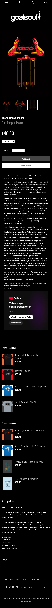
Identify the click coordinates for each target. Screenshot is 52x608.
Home (5, 579)
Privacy (18, 579)
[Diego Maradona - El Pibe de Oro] (7, 483)
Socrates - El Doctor (22, 370)
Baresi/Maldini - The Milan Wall (26, 402)
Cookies (26, 582)
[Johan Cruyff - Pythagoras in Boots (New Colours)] (7, 359)
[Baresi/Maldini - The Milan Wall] (7, 406)
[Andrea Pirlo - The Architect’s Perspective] (7, 390)
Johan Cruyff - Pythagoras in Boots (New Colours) (29, 357)
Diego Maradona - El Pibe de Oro (26, 478)
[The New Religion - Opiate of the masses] (7, 466)
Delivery (44, 579)
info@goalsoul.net (10, 548)
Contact (11, 579)
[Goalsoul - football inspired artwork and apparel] (26, 14)
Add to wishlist (26, 165)
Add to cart (26, 158)
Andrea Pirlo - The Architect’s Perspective (30, 386)
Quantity (5, 150)
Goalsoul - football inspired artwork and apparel (29, 598)
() (46, 2)
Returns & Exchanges (33, 579)
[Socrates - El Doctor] (7, 374)
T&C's (24, 579)
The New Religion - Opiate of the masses (29, 461)
